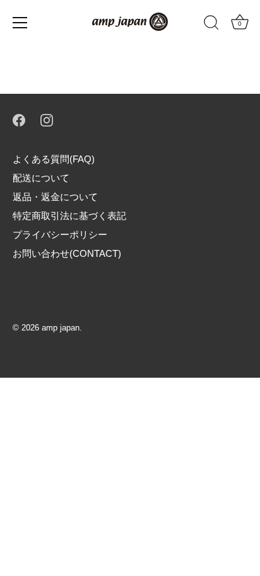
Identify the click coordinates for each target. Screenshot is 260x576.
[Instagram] (46, 119)
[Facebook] (19, 119)
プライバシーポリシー (60, 234)
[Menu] (20, 23)
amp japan (61, 327)
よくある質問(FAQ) (54, 159)
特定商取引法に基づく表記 (69, 215)
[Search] (211, 24)
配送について (41, 177)
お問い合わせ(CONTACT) (67, 253)
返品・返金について (55, 196)
